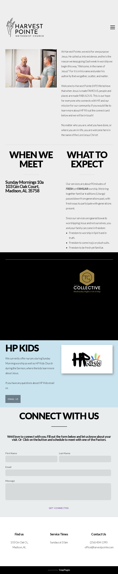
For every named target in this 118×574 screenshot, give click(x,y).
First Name (11, 453)
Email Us (13, 398)
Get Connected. (59, 507)
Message (10, 480)
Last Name (64, 453)
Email (8, 467)
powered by (59, 570)
